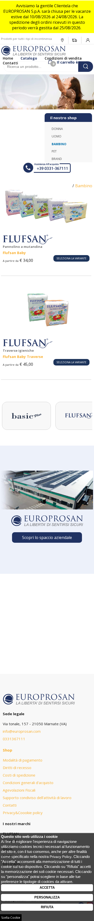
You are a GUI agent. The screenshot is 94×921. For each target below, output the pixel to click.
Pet (54, 151)
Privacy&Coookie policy (23, 812)
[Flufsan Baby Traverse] (46, 325)
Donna (57, 129)
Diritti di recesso (17, 767)
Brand (57, 159)
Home (8, 58)
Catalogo (29, 58)
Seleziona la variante (71, 258)
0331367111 (14, 738)
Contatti (10, 63)
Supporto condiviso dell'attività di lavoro (37, 797)
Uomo (56, 136)
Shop (7, 750)
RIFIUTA (47, 907)
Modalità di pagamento (22, 760)
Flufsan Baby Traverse (23, 356)
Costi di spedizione (19, 775)
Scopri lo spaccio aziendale (47, 537)
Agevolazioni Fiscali (19, 790)
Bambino (59, 144)
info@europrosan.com (22, 731)
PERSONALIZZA (47, 897)
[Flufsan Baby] (46, 222)
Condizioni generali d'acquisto (28, 782)
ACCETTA (47, 887)
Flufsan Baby (14, 252)
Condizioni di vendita (63, 58)
